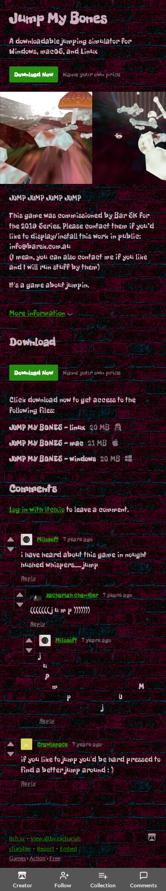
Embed (68, 848)
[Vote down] (10, 549)
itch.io (16, 838)
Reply (28, 578)
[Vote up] (10, 539)
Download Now (33, 74)
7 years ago (78, 539)
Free (54, 858)
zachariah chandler (72, 595)
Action (38, 858)
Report (45, 848)
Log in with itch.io (37, 509)
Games (17, 858)
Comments (143, 885)
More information (37, 313)
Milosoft (48, 539)
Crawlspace (52, 744)
